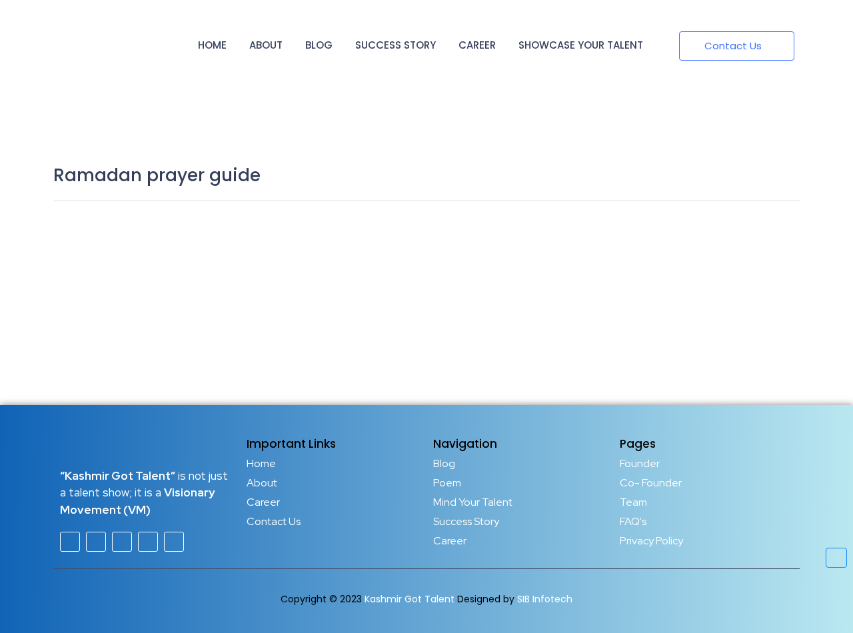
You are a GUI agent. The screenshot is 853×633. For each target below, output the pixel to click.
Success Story (395, 45)
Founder (640, 463)
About (266, 45)
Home (212, 45)
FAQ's (633, 521)
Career (477, 45)
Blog (319, 45)
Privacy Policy (651, 541)
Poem (447, 483)
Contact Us (274, 521)
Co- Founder (651, 483)
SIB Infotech (544, 599)
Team (633, 502)
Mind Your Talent (472, 502)
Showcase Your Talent (580, 45)
